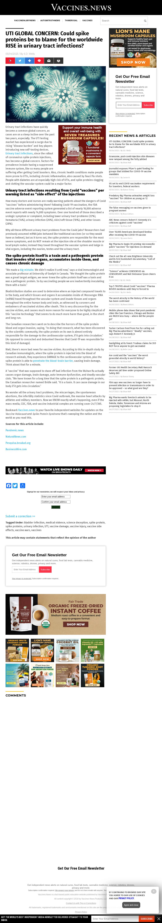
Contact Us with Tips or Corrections (81, 903)
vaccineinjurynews (24, 20)
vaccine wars (22, 530)
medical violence (55, 522)
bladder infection (34, 522)
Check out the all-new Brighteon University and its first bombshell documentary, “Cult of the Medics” (132, 259)
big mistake (27, 269)
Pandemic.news (15, 430)
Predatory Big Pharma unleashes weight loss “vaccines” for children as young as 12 (132, 197)
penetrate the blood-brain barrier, (53, 360)
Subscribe (147, 918)
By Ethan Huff (126, 163)
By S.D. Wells (126, 151)
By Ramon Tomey (127, 190)
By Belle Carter (126, 349)
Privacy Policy (81, 912)
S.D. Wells (29, 53)
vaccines (87, 20)
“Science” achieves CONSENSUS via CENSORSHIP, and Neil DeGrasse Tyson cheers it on (132, 274)
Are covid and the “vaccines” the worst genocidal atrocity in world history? (128, 357)
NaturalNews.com (16, 436)
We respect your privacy (64, 890)
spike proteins (14, 526)
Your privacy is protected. (22, 578)
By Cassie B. (125, 178)
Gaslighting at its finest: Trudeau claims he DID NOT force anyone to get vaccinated (132, 344)
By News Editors (127, 214)
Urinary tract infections (19, 153)
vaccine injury (78, 526)
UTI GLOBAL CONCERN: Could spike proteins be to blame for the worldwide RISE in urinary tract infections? (132, 144)
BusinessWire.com (16, 449)
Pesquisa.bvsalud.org (18, 442)
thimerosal (71, 20)
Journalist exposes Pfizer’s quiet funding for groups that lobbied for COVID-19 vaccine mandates (131, 171)
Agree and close (131, 905)
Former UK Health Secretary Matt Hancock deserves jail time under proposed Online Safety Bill (130, 370)
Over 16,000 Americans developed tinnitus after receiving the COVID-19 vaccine (130, 233)
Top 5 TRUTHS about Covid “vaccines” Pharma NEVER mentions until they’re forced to (132, 287)
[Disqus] (56, 739)
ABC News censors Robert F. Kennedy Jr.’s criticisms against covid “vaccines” (130, 221)
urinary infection (33, 526)
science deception (77, 522)
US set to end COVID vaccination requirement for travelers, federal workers (132, 185)
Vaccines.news (26, 410)
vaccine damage (59, 526)
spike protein (97, 522)
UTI (46, 526)
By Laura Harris (126, 238)
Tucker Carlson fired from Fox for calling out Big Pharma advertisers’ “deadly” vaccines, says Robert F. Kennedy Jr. (131, 331)
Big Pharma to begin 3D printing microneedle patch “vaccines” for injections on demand (132, 245)
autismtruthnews (50, 20)
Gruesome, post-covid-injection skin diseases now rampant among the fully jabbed (132, 158)
